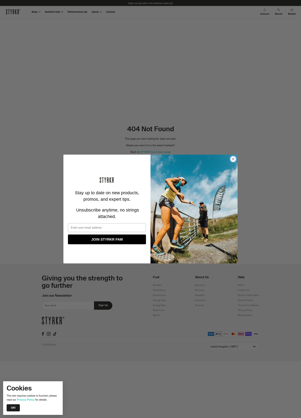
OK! (13, 407)
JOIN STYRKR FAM (107, 239)
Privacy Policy (26, 399)
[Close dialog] (233, 159)
